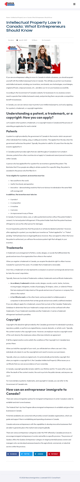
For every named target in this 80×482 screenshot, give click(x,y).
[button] (74, 4)
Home (8, 17)
